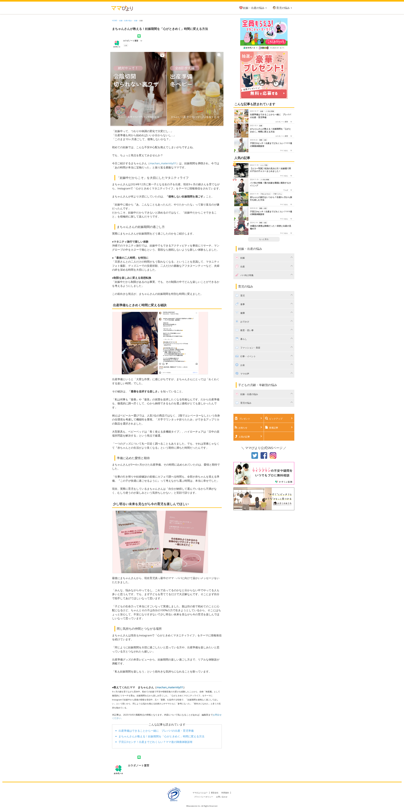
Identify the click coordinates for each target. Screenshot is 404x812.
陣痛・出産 (263, 140)
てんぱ (285, 190)
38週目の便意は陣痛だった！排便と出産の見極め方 (270, 227)
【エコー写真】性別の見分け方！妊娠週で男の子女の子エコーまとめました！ (270, 170)
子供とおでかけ (265, 194)
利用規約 (225, 792)
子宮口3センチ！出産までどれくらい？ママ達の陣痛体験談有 (156, 742)
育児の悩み (283, 8)
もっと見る (264, 239)
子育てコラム (277, 194)
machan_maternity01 (163, 163)
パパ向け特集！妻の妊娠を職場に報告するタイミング (270, 184)
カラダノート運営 (130, 41)
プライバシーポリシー (203, 796)
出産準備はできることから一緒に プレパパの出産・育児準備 (156, 730)
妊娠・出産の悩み (254, 8)
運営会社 (214, 792)
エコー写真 (263, 165)
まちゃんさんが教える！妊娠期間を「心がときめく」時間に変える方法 (161, 736)
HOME (114, 20)
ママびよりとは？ (200, 792)
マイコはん (284, 150)
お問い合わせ (221, 796)
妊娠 (135, 20)
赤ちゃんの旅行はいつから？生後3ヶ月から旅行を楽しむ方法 (271, 198)
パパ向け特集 (269, 111)
